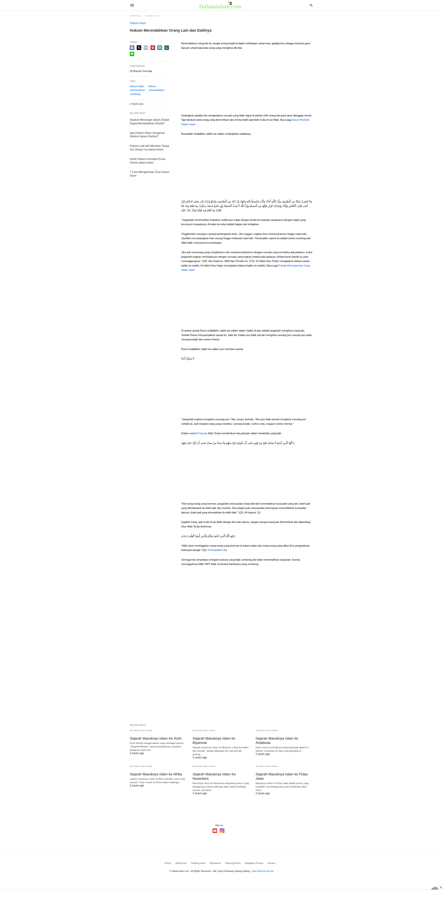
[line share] (132, 54)
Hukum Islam (152, 16)
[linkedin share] (159, 47)
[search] (311, 5)
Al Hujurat (201, 433)
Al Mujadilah (215, 549)
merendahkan (156, 90)
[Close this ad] (440, 887)
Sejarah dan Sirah (141, 730)
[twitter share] (139, 47)
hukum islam (137, 86)
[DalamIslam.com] (221, 5)
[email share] (146, 47)
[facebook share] (132, 47)
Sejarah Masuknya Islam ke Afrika (156, 774)
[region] (247, 82)
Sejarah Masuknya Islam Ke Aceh (156, 738)
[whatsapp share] (166, 47)
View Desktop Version (263, 871)
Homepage (135, 16)
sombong (135, 94)
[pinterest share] (153, 47)
